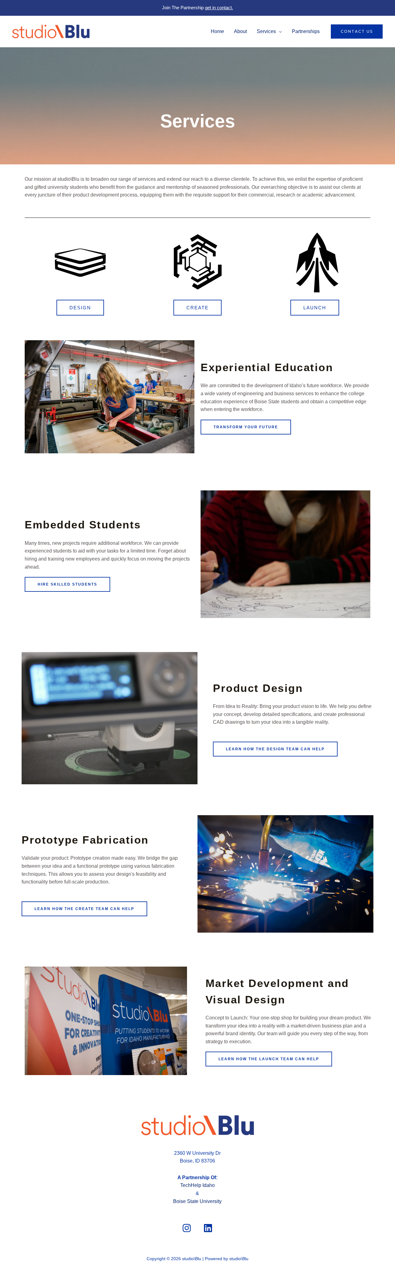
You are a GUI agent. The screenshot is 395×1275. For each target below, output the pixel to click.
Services (266, 31)
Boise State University (197, 1201)
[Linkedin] (208, 1228)
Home (217, 31)
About (240, 31)
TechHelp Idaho (197, 1185)
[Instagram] (186, 1228)
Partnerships (306, 31)
